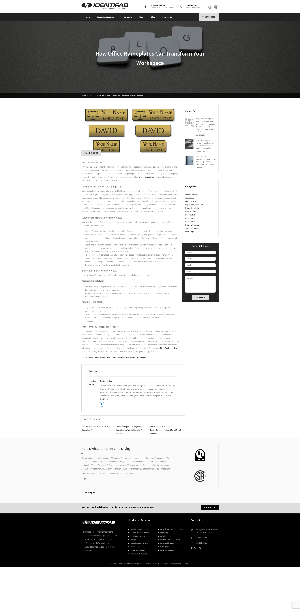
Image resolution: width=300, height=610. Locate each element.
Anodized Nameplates (139, 529)
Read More (104, 399)
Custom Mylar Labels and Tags (172, 540)
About (141, 17)
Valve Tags (189, 231)
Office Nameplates (138, 550)
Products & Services (105, 17)
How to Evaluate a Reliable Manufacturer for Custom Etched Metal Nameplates (165, 429)
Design (133, 540)
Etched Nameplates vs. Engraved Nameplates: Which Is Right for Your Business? (129, 429)
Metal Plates (130, 357)
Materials (128, 17)
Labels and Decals (138, 536)
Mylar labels (190, 218)
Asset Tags (189, 198)
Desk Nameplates (167, 550)
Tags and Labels (191, 228)
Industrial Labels (192, 208)
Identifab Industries (168, 348)
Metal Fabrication (167, 536)
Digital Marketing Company (173, 564)
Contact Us (167, 17)
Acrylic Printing (191, 194)
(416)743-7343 (201, 538)
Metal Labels (190, 215)
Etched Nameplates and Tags (171, 529)
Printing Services (192, 225)
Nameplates (142, 357)
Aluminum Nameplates (140, 554)
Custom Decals (191, 201)
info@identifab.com (193, 8)
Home (87, 17)
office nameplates (146, 177)
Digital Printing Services (140, 543)
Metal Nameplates (115, 357)
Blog (153, 17)
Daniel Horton (106, 381)
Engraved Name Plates (95, 357)
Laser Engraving (191, 211)
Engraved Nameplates (194, 204)
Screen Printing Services (140, 533)
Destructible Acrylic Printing (171, 543)
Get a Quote (209, 17)
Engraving (164, 533)
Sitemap (187, 564)
